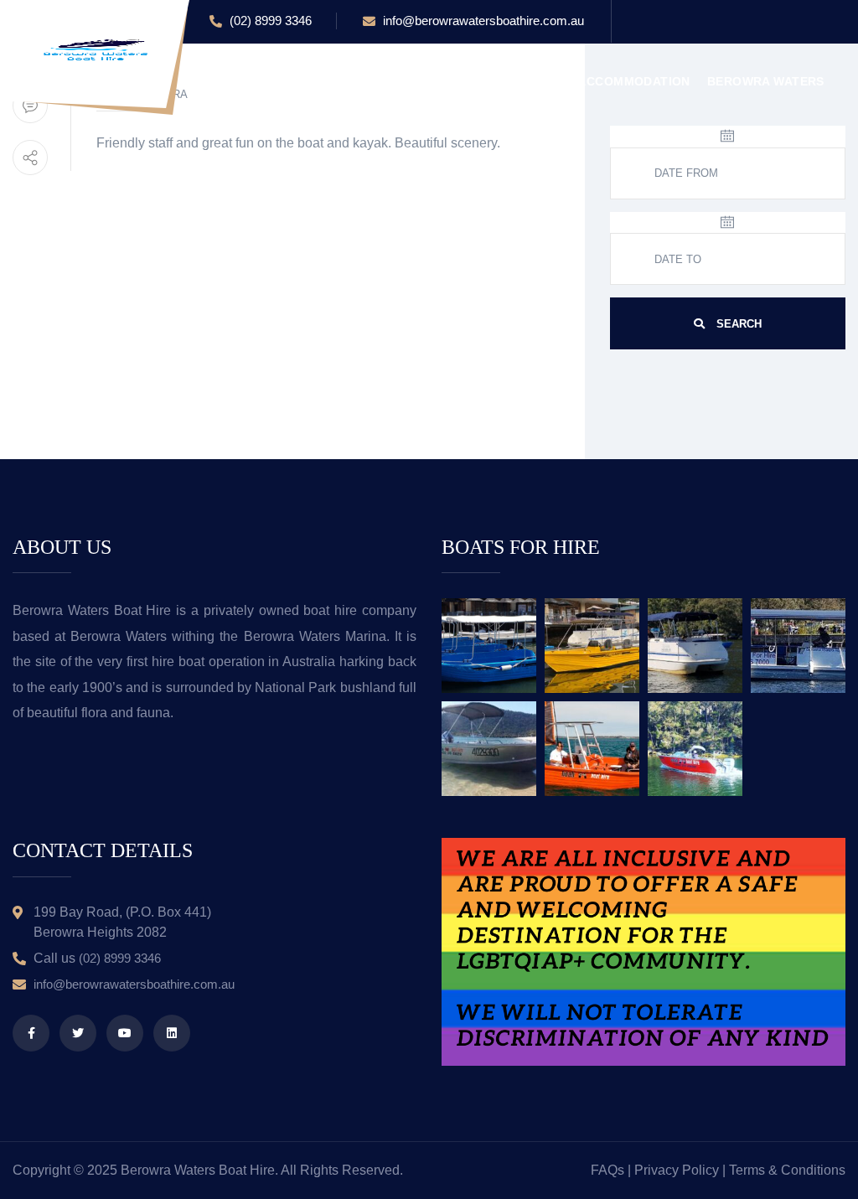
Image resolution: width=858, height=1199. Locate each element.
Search (737, 324)
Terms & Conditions (787, 1170)
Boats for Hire (396, 81)
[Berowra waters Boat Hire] (96, 49)
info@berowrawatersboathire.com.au (482, 20)
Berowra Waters (765, 81)
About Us (295, 81)
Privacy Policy (676, 1170)
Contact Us (249, 156)
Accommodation (633, 81)
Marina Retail (513, 81)
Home (227, 81)
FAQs (607, 1170)
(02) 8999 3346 (269, 20)
